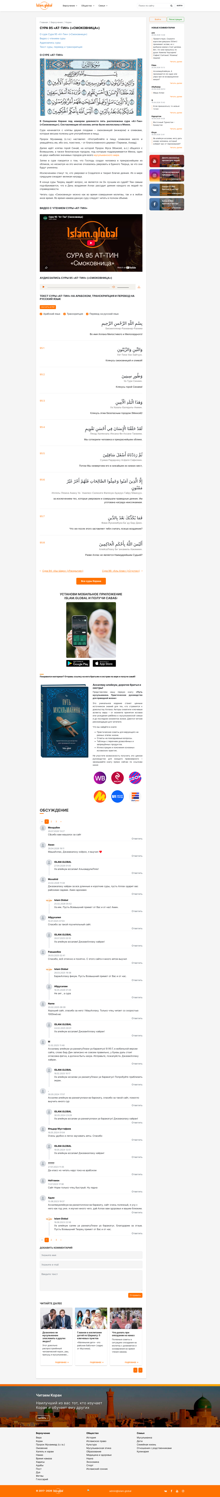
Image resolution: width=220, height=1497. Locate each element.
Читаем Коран (49, 1395)
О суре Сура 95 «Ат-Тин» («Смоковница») (63, 34)
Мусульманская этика (98, 1448)
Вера (38, 1437)
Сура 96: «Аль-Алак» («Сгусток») (121, 570)
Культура (91, 1444)
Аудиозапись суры (50, 42)
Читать (42, 1418)
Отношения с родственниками (154, 1448)
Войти (179, 6)
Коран (39, 1441)
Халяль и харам (45, 1451)
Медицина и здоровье (99, 1454)
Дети (140, 1441)
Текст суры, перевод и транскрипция (61, 46)
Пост (39, 1468)
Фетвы (39, 1475)
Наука (89, 1458)
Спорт (89, 1465)
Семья (102, 5)
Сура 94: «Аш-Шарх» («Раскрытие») (62, 570)
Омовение (42, 1448)
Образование (93, 1451)
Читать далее (176, 61)
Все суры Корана (91, 581)
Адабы (39, 1465)
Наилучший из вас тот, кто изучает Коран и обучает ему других (69, 1405)
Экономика (92, 1461)
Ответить (137, 838)
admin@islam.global (120, 1491)
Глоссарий (42, 1479)
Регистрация (175, 19)
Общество (86, 5)
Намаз (39, 1454)
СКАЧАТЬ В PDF (48, 307)
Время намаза (44, 1458)
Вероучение (69, 5)
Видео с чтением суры (52, 38)
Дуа (38, 1472)
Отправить (135, 1295)
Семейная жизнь (146, 1444)
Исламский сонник (97, 1468)
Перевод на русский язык (104, 313)
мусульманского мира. (107, 155)
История (91, 1437)
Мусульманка (144, 1437)
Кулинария (143, 1451)
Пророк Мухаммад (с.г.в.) (50, 1444)
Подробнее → (62, 1362)
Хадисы (40, 1461)
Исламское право (96, 1441)
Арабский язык (51, 313)
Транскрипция (75, 313)
